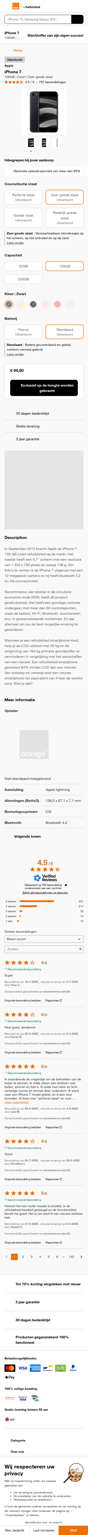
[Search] (77, 19)
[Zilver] (69, 304)
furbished (31, 7)
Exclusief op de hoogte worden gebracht (47, 388)
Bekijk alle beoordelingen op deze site (45, 892)
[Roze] (45, 304)
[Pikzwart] (33, 304)
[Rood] (57, 304)
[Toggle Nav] (7, 6)
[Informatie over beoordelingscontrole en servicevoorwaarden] (66, 885)
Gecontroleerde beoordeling (24, 969)
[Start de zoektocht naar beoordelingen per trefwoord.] (80, 949)
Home (18, 50)
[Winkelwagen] (81, 6)
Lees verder (15, 243)
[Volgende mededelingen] (81, 1257)
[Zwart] (9, 304)
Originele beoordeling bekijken (23, 1000)
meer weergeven (17, 1102)
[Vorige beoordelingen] (6, 1256)
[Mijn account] (73, 6)
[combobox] (38, 19)
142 (71, 1257)
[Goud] (21, 304)
